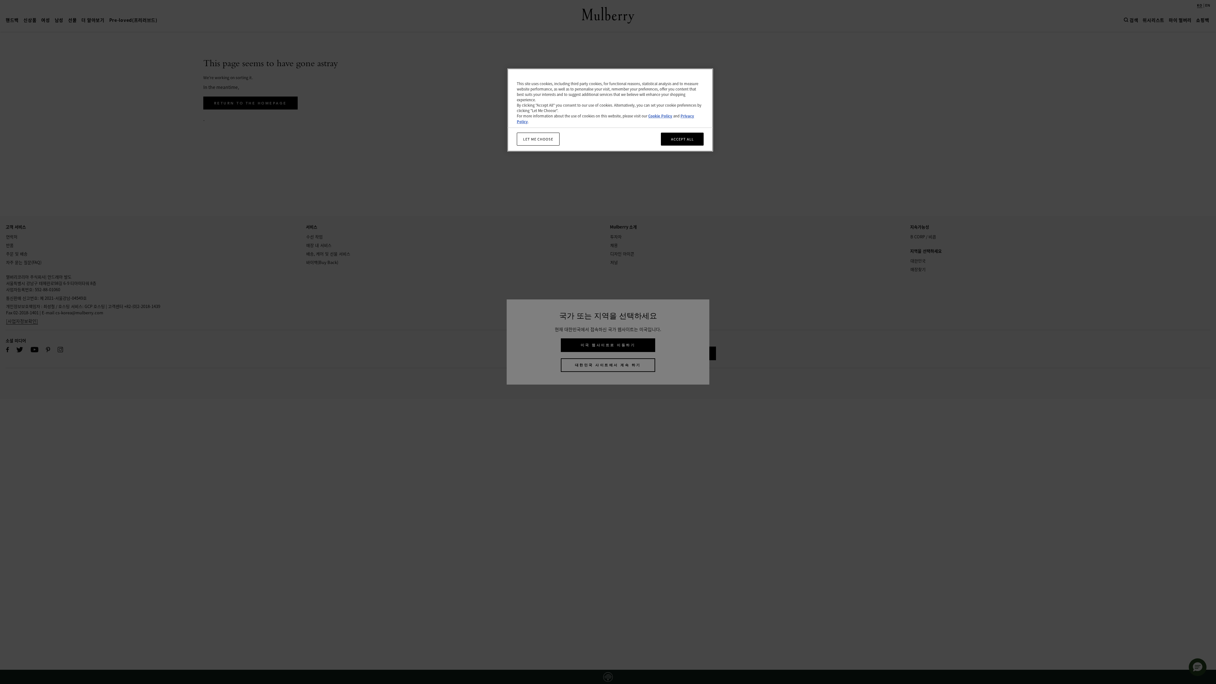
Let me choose (538, 138)
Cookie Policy (660, 115)
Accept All (682, 138)
